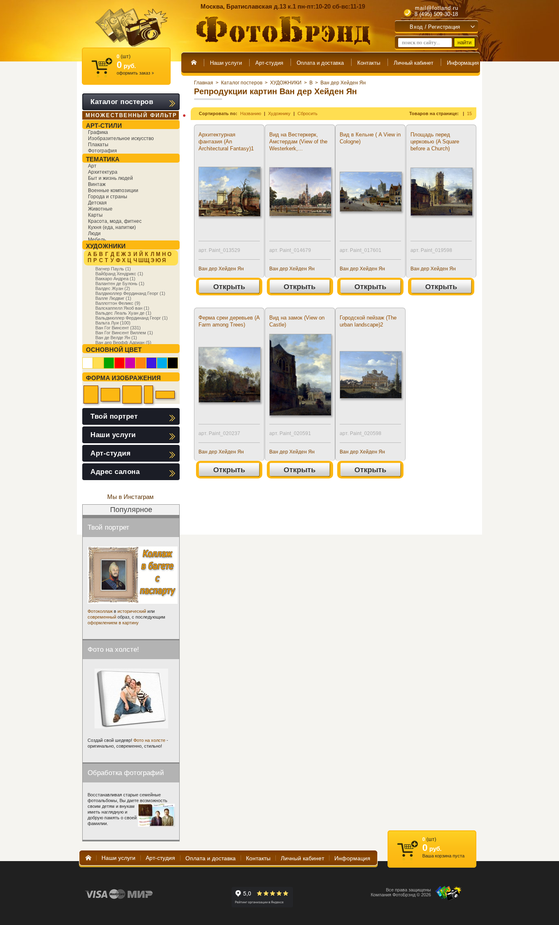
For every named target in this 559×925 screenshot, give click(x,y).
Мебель (97, 240)
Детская (97, 203)
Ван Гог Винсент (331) (118, 327)
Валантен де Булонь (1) (119, 283)
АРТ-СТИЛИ (104, 125)
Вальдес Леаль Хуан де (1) (123, 313)
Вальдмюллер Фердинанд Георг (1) (131, 317)
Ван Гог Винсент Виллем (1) (124, 332)
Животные (100, 209)
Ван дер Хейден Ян (343, 83)
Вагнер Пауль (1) (113, 268)
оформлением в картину (113, 622)
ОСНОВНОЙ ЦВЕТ (114, 349)
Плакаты (98, 144)
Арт (92, 166)
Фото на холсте (149, 740)
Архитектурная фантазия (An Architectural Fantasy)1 (226, 141)
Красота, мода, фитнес (115, 221)
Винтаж (97, 184)
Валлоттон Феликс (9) (117, 303)
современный (102, 616)
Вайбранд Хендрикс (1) (119, 273)
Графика (98, 132)
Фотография (102, 151)
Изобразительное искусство (121, 138)
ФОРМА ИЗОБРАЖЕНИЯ (123, 377)
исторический (131, 611)
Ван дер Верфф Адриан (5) (123, 342)
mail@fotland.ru (436, 8)
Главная (203, 83)
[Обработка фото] (156, 815)
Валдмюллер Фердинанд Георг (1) (130, 293)
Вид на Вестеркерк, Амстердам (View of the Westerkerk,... (298, 141)
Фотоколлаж (100, 611)
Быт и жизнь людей (110, 178)
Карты (95, 215)
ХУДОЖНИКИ (286, 83)
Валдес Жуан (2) (112, 288)
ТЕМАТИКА (102, 159)
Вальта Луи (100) (113, 322)
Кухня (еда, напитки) (112, 227)
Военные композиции (113, 190)
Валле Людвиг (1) (113, 298)
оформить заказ (135, 72)
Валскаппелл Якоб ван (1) (122, 308)
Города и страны (107, 197)
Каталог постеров (241, 83)
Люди (94, 233)
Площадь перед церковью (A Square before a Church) (434, 141)
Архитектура (102, 172)
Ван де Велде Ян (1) (116, 337)
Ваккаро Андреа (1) (115, 278)
